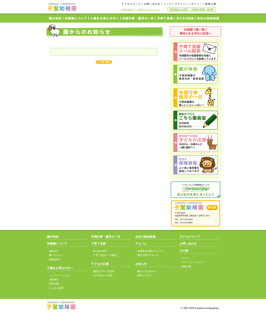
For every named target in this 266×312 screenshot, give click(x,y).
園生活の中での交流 (104, 271)
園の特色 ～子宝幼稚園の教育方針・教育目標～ (195, 74)
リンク (167, 4)
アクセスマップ (131, 4)
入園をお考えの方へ (105, 18)
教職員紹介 (55, 259)
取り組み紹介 (100, 251)
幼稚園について (76, 18)
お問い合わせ (152, 4)
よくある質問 (56, 288)
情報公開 (210, 4)
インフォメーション (59, 275)
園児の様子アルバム (148, 255)
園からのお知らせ (147, 271)
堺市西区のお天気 (178, 9)
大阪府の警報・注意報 (202, 9)
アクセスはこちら (212, 207)
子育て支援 (165, 18)
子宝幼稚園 (61, 7)
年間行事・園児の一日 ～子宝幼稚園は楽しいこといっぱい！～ (195, 97)
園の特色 (55, 18)
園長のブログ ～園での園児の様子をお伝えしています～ (195, 120)
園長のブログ (145, 275)
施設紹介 (54, 251)
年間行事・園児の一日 (138, 18)
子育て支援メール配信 (195, 51)
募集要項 (54, 279)
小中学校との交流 (185, 18)
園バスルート (56, 255)
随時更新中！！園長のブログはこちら (141, 10)
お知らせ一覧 (104, 62)
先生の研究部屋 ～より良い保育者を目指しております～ (195, 165)
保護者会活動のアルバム (150, 251)
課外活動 (54, 283)
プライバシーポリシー (188, 4)
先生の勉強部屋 (145, 236)
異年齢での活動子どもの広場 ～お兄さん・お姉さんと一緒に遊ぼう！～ (195, 142)
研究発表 (207, 18)
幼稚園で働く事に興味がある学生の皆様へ (196, 31)
